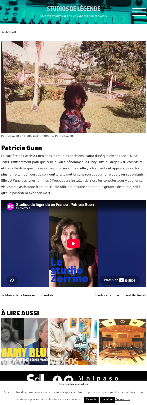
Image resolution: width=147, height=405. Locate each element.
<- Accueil (8, 32)
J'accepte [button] (91, 399)
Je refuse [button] (107, 399)
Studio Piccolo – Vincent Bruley (118, 295)
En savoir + (122, 399)
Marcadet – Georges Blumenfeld (29, 295)
